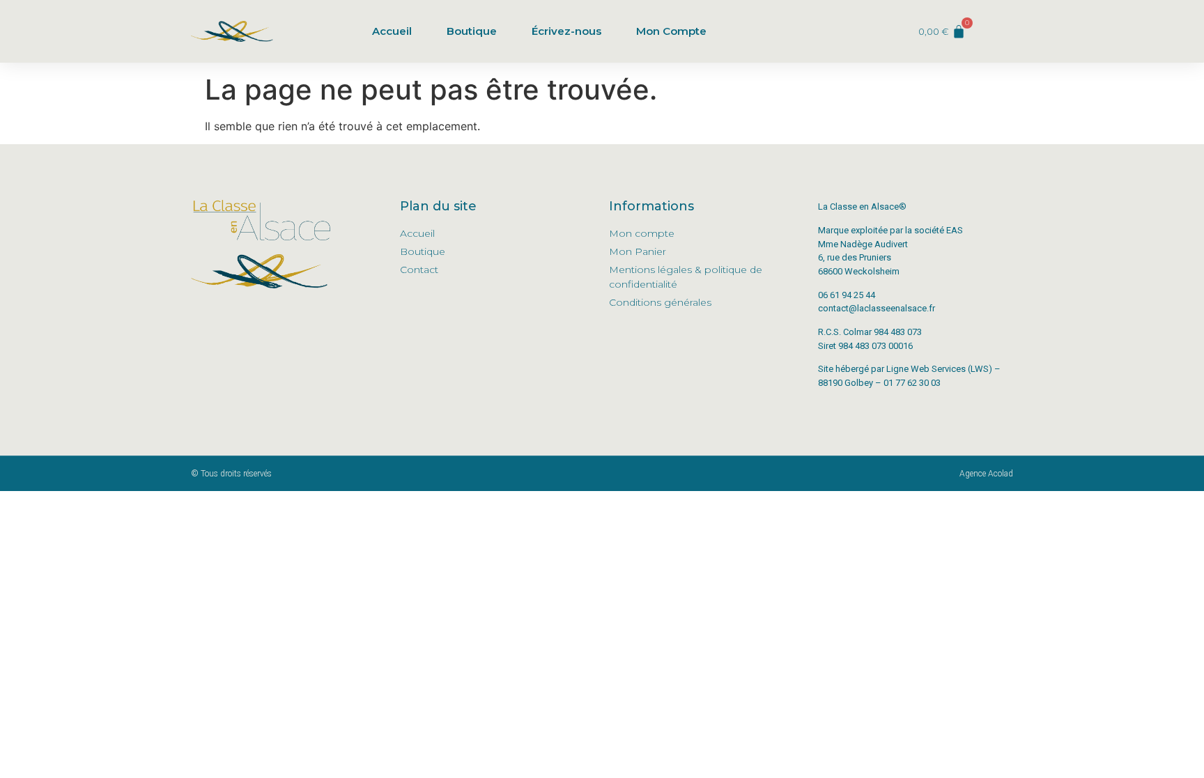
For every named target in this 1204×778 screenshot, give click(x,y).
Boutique (472, 31)
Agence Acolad (986, 474)
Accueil (392, 31)
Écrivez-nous (566, 31)
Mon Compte (671, 31)
